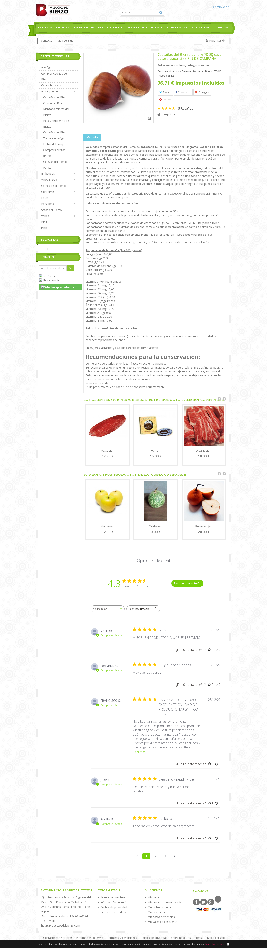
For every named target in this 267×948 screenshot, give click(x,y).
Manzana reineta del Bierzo (56, 112)
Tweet (166, 92)
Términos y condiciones (115, 912)
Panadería (201, 27)
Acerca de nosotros (112, 897)
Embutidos (83, 27)
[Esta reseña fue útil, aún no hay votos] (209, 650)
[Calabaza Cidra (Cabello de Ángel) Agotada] (155, 501)
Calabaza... (155, 526)
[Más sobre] (41, 249)
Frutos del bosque (54, 144)
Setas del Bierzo (51, 210)
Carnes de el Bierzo (144, 27)
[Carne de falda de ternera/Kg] (107, 426)
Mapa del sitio (216, 938)
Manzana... (107, 526)
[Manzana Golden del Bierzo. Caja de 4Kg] (107, 501)
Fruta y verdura (53, 27)
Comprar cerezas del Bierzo (54, 76)
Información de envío (113, 902)
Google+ (204, 92)
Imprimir (169, 114)
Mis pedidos (155, 897)
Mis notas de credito (161, 907)
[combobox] (108, 608)
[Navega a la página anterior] (137, 856)
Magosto (123, 197)
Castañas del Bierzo (55, 97)
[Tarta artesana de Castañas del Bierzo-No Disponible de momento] (155, 426)
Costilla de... (203, 451)
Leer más (139, 752)
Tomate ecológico (54, 138)
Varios (221, 27)
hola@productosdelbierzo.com (60, 925)
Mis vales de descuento (162, 922)
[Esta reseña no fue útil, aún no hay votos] (216, 650)
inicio (44, 228)
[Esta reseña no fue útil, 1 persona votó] (216, 838)
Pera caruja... (203, 526)
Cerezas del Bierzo (55, 161)
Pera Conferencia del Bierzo (56, 123)
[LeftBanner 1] (49, 276)
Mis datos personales (161, 917)
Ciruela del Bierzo (54, 103)
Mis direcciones (157, 912)
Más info (92, 137)
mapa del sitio (64, 40)
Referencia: (166, 65)
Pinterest (168, 99)
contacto (46, 40)
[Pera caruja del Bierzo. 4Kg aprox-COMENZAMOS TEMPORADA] (204, 501)
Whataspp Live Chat (57, 287)
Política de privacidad (113, 907)
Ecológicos (48, 67)
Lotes (44, 198)
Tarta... (155, 451)
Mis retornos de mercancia (165, 902)
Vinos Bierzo (110, 27)
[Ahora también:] (50, 280)
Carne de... (107, 451)
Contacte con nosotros (58, 938)
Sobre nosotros (181, 938)
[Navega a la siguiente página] (174, 856)
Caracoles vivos (51, 85)
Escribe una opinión (187, 583)
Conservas (177, 27)
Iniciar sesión (217, 40)
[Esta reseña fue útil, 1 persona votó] (209, 803)
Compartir (184, 92)
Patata (47, 167)
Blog (40, 36)
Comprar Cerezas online (54, 153)
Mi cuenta (153, 890)
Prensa (199, 938)
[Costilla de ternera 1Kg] (204, 426)
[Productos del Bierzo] (59, 10)
